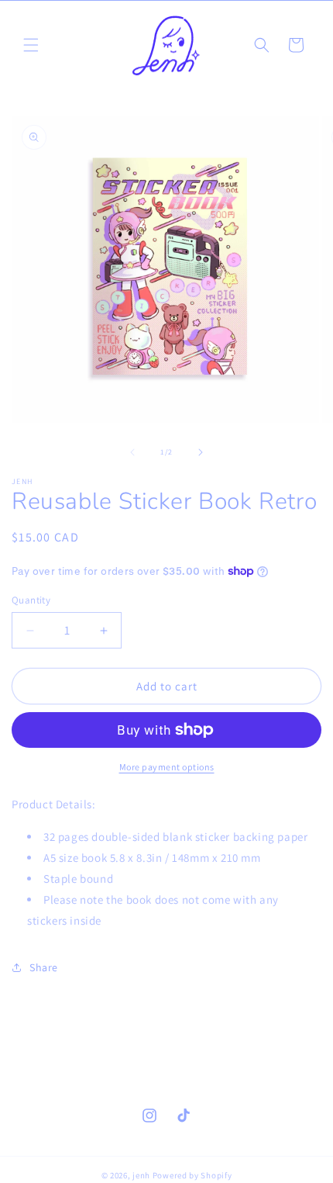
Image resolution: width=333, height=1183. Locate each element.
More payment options (167, 767)
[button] (31, 45)
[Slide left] (132, 452)
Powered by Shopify (192, 1175)
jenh (141, 1175)
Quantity (31, 600)
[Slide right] (201, 452)
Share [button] (43, 967)
